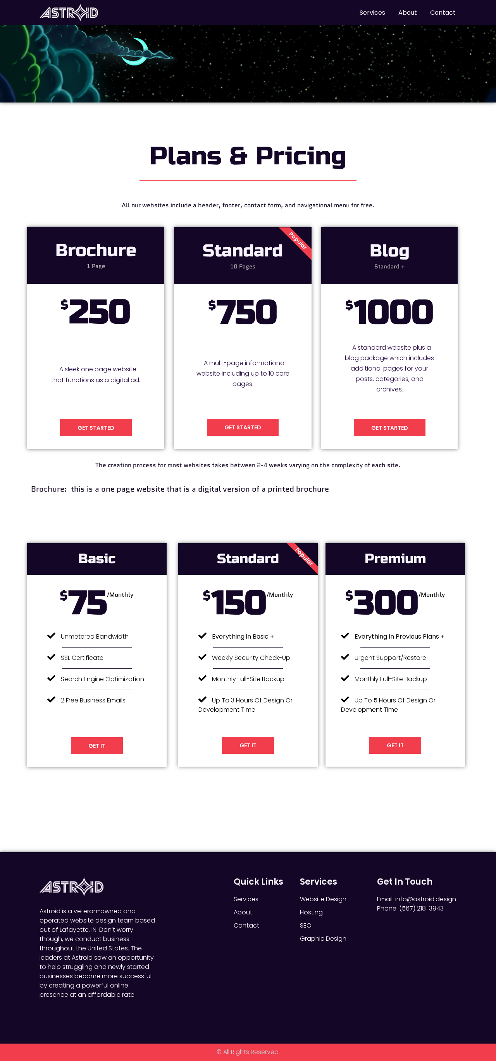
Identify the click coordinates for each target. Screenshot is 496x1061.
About (407, 12)
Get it (96, 746)
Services (372, 12)
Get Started (96, 428)
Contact (443, 12)
